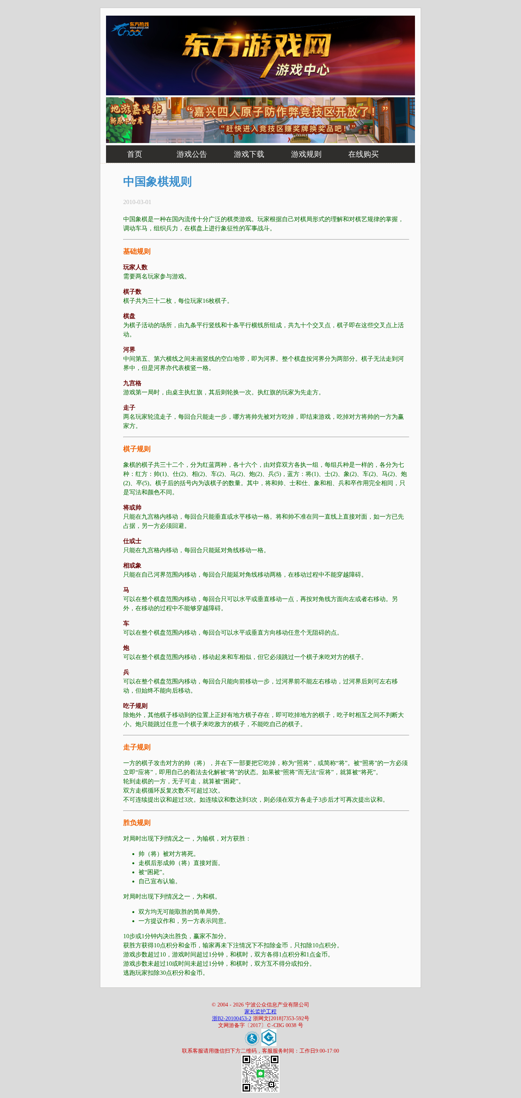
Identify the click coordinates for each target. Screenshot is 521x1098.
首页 (134, 154)
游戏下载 (249, 154)
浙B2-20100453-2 (231, 1018)
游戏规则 (306, 154)
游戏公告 (192, 154)
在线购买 (363, 154)
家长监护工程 (260, 1011)
